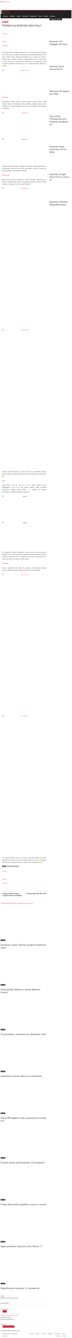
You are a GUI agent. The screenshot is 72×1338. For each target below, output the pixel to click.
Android (9, 866)
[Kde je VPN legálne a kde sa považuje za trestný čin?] (24, 1096)
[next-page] (2, 1292)
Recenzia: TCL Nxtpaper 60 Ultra (58, 43)
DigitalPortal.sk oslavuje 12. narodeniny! (20, 1288)
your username (5, 1303)
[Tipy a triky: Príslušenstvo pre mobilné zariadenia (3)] (60, 104)
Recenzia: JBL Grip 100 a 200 (36, 893)
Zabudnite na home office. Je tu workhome (21, 1076)
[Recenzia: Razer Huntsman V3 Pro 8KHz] (60, 135)
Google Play (15, 866)
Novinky (5, 16)
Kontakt (52, 16)
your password (5, 1309)
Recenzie (12, 16)
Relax (40, 16)
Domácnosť (33, 16)
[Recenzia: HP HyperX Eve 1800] (60, 79)
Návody (46, 16)
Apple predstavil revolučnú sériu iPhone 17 (21, 1246)
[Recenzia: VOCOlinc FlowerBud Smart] (60, 190)
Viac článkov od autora (23, 903)
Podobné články (7, 903)
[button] (69, 14)
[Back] (1, 1294)
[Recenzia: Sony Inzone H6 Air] (60, 54)
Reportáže (25, 16)
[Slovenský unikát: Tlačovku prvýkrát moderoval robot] (24, 923)
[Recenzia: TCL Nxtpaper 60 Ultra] (60, 30)
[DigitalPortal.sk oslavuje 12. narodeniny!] (24, 1266)
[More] (24, 49)
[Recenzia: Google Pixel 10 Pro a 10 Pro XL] (60, 162)
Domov (3, 20)
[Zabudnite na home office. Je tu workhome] (24, 1054)
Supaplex (5, 97)
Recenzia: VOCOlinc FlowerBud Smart (59, 203)
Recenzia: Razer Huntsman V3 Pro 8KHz (58, 149)
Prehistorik (5, 175)
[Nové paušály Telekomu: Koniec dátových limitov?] (24, 968)
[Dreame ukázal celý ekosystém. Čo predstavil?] (24, 1141)
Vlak (3, 480)
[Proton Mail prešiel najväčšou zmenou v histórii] (24, 1182)
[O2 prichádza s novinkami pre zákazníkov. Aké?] (24, 1012)
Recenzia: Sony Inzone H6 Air (57, 67)
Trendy (18, 16)
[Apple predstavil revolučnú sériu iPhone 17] (24, 1224)
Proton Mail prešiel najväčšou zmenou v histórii (23, 1204)
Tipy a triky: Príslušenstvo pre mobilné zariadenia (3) (59, 120)
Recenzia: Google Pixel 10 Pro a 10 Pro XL (59, 177)
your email (3, 1324)
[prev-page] (1, 1292)
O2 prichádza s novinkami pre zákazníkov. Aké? (23, 1034)
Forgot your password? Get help (9, 1315)
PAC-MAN (5, 563)
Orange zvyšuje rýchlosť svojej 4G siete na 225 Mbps (12, 894)
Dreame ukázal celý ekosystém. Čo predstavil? (23, 1162)
